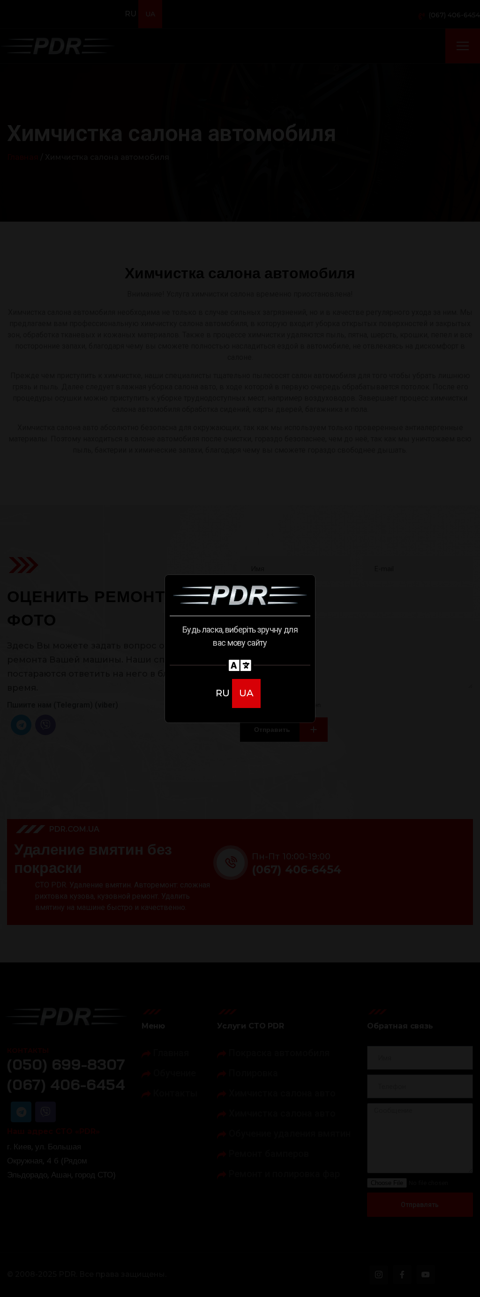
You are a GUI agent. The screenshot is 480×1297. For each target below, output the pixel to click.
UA (246, 693)
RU (224, 693)
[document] (240, 648)
